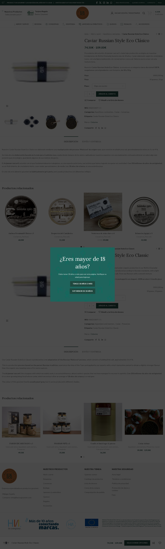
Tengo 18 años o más (82, 284)
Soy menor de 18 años (82, 291)
